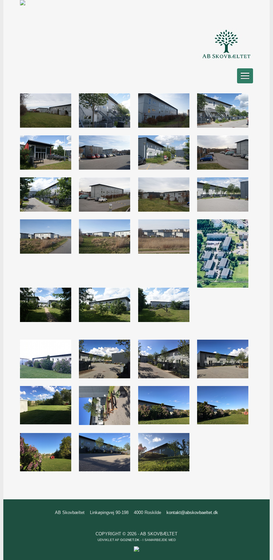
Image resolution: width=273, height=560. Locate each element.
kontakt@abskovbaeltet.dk (192, 512)
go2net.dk (129, 540)
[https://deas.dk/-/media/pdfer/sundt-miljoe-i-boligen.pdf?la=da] (22, 3)
